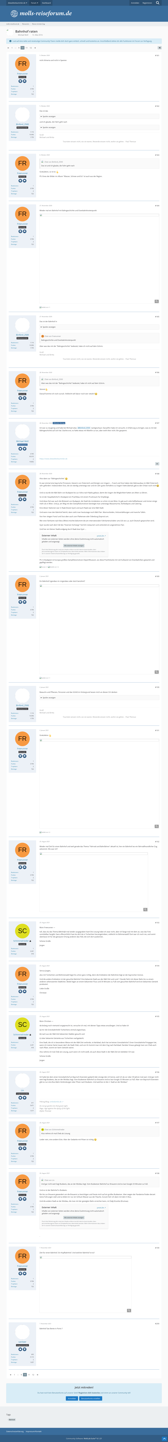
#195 (157, 1016)
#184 (157, 205)
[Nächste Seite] (35, 47)
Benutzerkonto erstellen (90, 1398)
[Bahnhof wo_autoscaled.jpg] (99, 259)
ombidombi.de (55, 1101)
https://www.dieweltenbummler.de (53, 459)
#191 (157, 730)
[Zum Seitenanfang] (164, 1439)
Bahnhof (12, 1420)
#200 (157, 1323)
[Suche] (158, 3)
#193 (157, 922)
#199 (157, 1248)
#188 (157, 474)
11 (27, 48)
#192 (157, 841)
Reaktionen (14, 86)
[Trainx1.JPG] (86, 1284)
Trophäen (14, 91)
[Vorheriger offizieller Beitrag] (157, 463)
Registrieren (147, 3)
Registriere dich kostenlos (89, 1393)
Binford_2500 (84, 428)
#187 (157, 423)
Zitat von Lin (49, 1180)
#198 (157, 1173)
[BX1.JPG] (94, 882)
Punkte (13, 89)
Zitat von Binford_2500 (54, 162)
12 (31, 48)
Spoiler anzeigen (49, 116)
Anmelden (135, 3)
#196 (157, 1072)
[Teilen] (160, 47)
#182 (157, 106)
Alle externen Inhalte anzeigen (74, 546)
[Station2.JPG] (99, 629)
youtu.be (100, 536)
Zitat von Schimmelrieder (54, 1129)
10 (22, 48)
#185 (157, 316)
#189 (157, 576)
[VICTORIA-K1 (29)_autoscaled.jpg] (99, 784)
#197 (157, 1123)
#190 (157, 687)
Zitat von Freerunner (53, 336)
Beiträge (14, 94)
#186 (157, 372)
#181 (157, 55)
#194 (157, 966)
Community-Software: (84, 1438)
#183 (157, 155)
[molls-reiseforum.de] (84, 13)
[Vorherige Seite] (8, 47)
